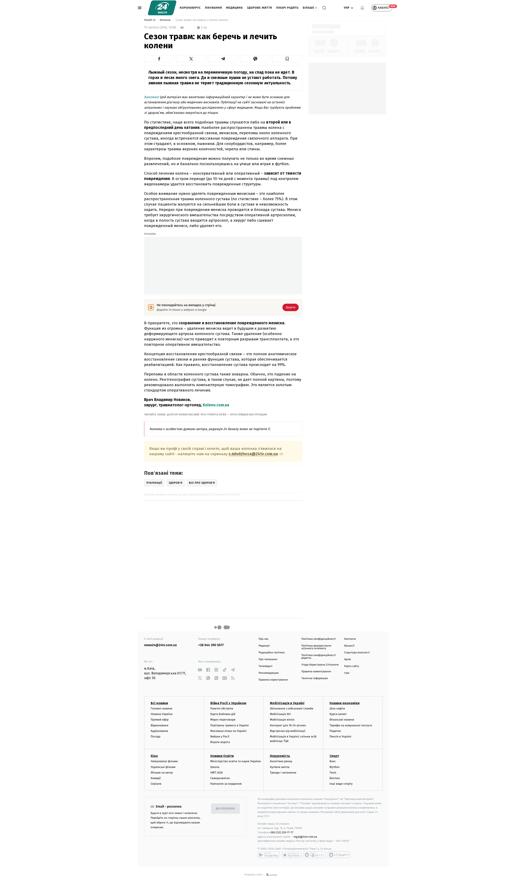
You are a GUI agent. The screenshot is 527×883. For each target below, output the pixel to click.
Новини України (162, 714)
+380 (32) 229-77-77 (281, 832)
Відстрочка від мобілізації (287, 731)
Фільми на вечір (162, 772)
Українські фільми (163, 767)
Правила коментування (316, 671)
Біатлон (335, 778)
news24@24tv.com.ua (160, 645)
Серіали (156, 783)
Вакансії (349, 645)
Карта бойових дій (223, 714)
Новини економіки (344, 703)
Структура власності (357, 652)
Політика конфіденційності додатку (318, 656)
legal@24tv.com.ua (305, 836)
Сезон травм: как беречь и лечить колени (202, 20)
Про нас (264, 639)
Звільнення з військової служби (291, 708)
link (199, 669)
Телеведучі (265, 666)
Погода (155, 736)
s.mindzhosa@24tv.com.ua (253, 454)
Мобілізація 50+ (280, 714)
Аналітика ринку (281, 761)
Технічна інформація (314, 678)
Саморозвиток (220, 778)
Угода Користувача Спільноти (320, 664)
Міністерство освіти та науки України (235, 761)
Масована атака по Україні (228, 731)
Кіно (154, 756)
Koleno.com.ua (216, 405)
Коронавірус (190, 7)
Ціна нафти (337, 708)
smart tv (314, 854)
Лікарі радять (287, 7)
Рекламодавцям (269, 673)
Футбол (335, 767)
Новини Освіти (222, 756)
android (269, 854)
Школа (214, 767)
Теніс (333, 772)
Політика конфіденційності (318, 639)
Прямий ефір (160, 719)
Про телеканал (268, 659)
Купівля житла (279, 767)
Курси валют (338, 714)
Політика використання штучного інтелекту (316, 647)
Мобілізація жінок (282, 719)
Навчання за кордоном (226, 783)
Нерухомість (280, 756)
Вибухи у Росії (219, 736)
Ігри (346, 673)
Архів (347, 659)
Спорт (334, 756)
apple (291, 854)
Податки (335, 731)
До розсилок (225, 808)
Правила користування (273, 679)
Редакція (264, 645)
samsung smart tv (339, 854)
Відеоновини (159, 725)
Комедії (156, 778)
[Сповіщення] (362, 8)
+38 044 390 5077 (211, 645)
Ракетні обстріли (221, 708)
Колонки (165, 20)
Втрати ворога (220, 742)
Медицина (234, 7)
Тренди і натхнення (283, 772)
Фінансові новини (342, 719)
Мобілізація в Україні (287, 703)
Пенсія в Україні (340, 736)
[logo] (162, 7)
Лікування (213, 7)
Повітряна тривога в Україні (229, 725)
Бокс (333, 761)
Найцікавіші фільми (164, 761)
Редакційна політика (272, 652)
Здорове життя (259, 7)
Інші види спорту (341, 783)
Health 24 (150, 20)
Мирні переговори (223, 719)
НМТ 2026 (216, 772)
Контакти (350, 639)
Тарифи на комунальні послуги (351, 725)
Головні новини (161, 708)
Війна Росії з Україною (228, 703)
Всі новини (159, 703)
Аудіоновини (159, 731)
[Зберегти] (287, 58)
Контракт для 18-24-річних (288, 725)
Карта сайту (351, 666)
